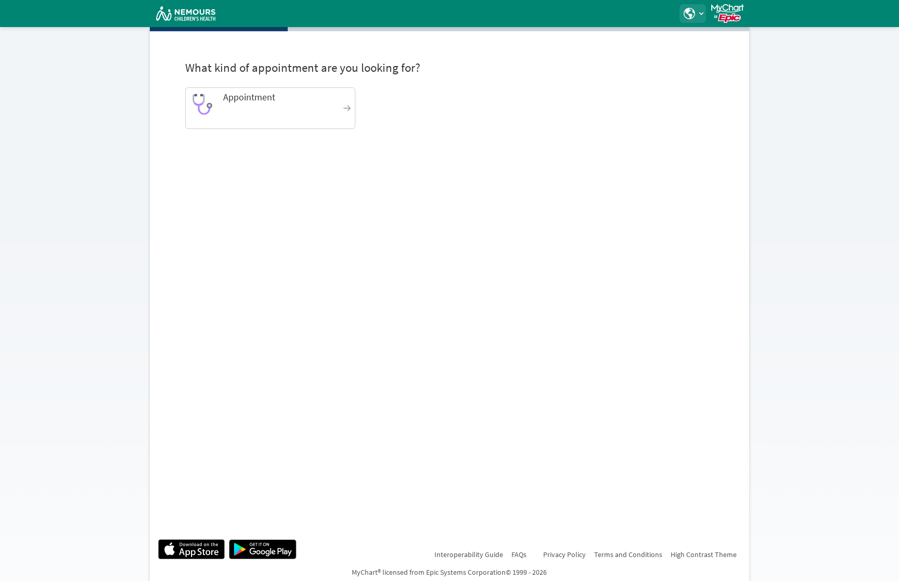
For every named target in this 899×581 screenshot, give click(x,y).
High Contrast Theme (704, 554)
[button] (692, 13)
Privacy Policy (564, 554)
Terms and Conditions (628, 554)
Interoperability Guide (468, 554)
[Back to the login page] (185, 13)
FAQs (518, 554)
